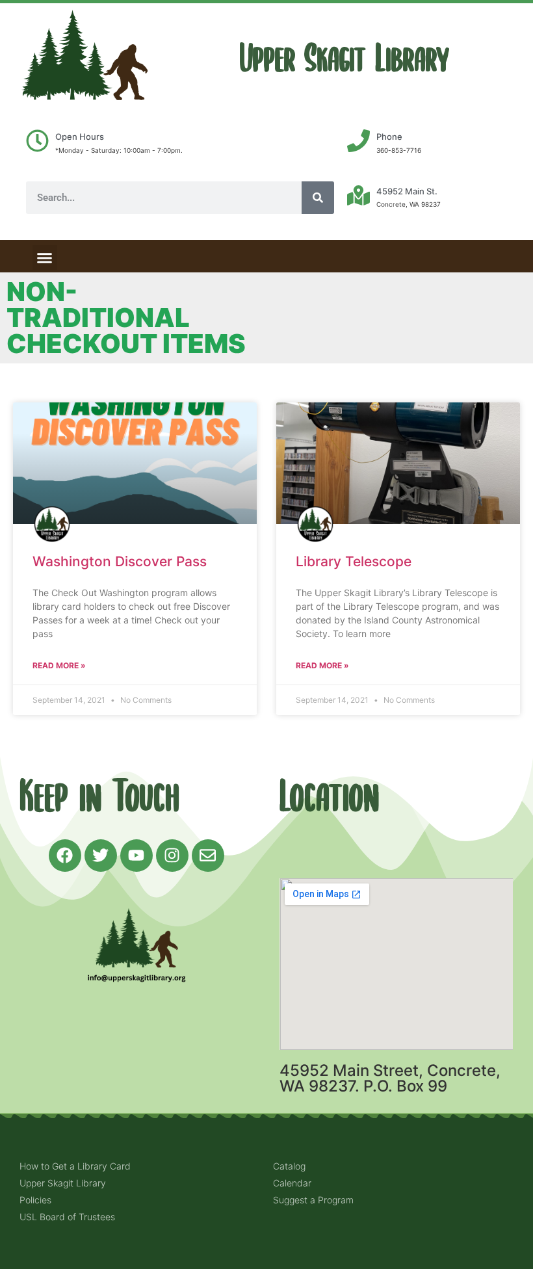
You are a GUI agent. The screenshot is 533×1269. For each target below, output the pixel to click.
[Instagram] (172, 855)
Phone (389, 136)
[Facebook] (65, 855)
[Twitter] (100, 855)
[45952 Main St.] (358, 195)
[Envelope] (208, 855)
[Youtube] (136, 855)
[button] (44, 257)
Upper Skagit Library (344, 59)
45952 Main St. (406, 191)
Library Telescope (353, 561)
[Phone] (358, 140)
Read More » (59, 665)
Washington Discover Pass (119, 561)
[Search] (318, 197)
